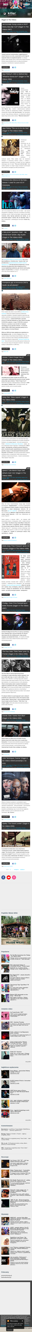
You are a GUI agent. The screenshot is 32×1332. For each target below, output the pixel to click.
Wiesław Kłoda (20, 32)
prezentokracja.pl (6, 1275)
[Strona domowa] (9, 14)
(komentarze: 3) (26, 240)
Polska (8, 31)
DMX (10, 122)
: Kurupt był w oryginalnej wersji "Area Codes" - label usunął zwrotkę (16, 1139)
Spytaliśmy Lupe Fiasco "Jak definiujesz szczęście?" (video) (18, 1238)
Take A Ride (21, 174)
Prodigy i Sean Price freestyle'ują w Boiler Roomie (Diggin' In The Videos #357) (15, 605)
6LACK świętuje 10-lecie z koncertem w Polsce (20, 1081)
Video (8, 81)
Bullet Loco (7, 175)
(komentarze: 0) (26, 611)
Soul (26, 477)
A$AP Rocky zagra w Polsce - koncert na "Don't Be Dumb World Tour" (19, 1092)
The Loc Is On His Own (14, 174)
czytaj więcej (10, 1329)
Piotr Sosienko (20, 656)
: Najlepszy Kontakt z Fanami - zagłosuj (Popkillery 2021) (13, 1134)
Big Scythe (9, 278)
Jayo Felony (6, 122)
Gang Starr (6, 464)
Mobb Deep (6, 597)
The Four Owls (7, 711)
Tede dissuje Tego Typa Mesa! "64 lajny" (19, 985)
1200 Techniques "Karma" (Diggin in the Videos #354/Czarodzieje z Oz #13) (15, 760)
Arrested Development (12, 540)
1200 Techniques (7, 819)
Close (22, 1320)
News (26, 31)
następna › (16, 869)
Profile (3, 766)
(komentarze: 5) (26, 656)
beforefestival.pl (6, 1277)
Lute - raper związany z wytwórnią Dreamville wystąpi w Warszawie (19, 1101)
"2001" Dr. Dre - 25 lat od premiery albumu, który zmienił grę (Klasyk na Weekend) (20, 1201)
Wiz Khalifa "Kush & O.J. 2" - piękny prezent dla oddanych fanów (20, 1180)
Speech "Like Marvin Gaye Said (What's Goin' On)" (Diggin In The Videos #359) (14, 473)
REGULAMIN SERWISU (6, 1325)
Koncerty (9, 287)
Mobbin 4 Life (10, 393)
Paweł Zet (19, 363)
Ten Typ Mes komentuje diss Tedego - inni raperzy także (20, 955)
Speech (5, 540)
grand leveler (10, 866)
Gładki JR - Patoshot (16, 1051)
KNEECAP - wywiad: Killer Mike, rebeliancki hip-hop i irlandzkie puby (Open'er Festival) (20, 1219)
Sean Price (9, 647)
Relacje (13, 287)
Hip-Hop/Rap (21, 31)
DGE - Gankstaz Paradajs (17, 1022)
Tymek (5, 278)
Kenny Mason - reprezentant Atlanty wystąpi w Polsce (20, 1071)
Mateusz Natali (20, 240)
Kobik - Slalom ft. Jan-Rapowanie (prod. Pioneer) (19, 1032)
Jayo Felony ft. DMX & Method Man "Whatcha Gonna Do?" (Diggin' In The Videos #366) (15, 76)
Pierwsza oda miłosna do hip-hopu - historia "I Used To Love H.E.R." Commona (15, 182)
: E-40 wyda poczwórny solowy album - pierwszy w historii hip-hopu (14, 1144)
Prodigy (10, 597)
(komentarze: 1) (26, 189)
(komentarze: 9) (26, 32)
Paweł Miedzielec (20, 83)
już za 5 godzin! (12, 510)
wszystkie (28, 1061)
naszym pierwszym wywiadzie (13, 585)
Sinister (5, 393)
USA (8, 80)
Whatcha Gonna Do (22, 122)
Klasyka (25, 80)
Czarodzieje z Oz (10, 765)
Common (6, 228)
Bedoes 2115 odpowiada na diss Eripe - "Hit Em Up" (19, 995)
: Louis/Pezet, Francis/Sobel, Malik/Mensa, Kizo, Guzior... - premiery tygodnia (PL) (15, 1129)
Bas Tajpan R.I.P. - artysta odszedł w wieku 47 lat (20, 975)
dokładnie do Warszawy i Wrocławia (14, 444)
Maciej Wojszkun (20, 403)
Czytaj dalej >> (5, 67)
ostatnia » (22, 869)
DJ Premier (13, 464)
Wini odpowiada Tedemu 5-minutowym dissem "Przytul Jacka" (20, 965)
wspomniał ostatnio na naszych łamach (13, 259)
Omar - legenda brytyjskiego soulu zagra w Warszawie (19, 1111)
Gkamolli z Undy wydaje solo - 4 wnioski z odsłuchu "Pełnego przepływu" (19, 1191)
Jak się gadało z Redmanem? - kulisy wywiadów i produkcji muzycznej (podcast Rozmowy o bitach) (19, 1258)
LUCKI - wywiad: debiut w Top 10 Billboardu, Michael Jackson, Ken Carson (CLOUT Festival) (19, 1229)
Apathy (5, 866)
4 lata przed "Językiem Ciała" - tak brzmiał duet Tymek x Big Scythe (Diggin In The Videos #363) (14, 234)
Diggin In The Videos (14, 31)
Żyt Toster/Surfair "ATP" (16, 1012)
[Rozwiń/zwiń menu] (29, 14)
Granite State (6, 754)
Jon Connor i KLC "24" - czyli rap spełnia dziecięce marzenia (19, 1161)
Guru (10, 464)
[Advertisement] (14, 896)
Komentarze (4, 287)
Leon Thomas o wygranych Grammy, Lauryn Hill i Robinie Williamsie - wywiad (20, 1248)
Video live (20, 287)
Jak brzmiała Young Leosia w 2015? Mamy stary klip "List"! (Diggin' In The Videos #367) (15, 26)
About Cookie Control (8, 1320)
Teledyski (4, 81)
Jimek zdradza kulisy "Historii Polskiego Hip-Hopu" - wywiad (18, 1042)
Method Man (14, 122)
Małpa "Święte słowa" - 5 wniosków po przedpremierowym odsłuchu (20, 1171)
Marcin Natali (19, 189)
